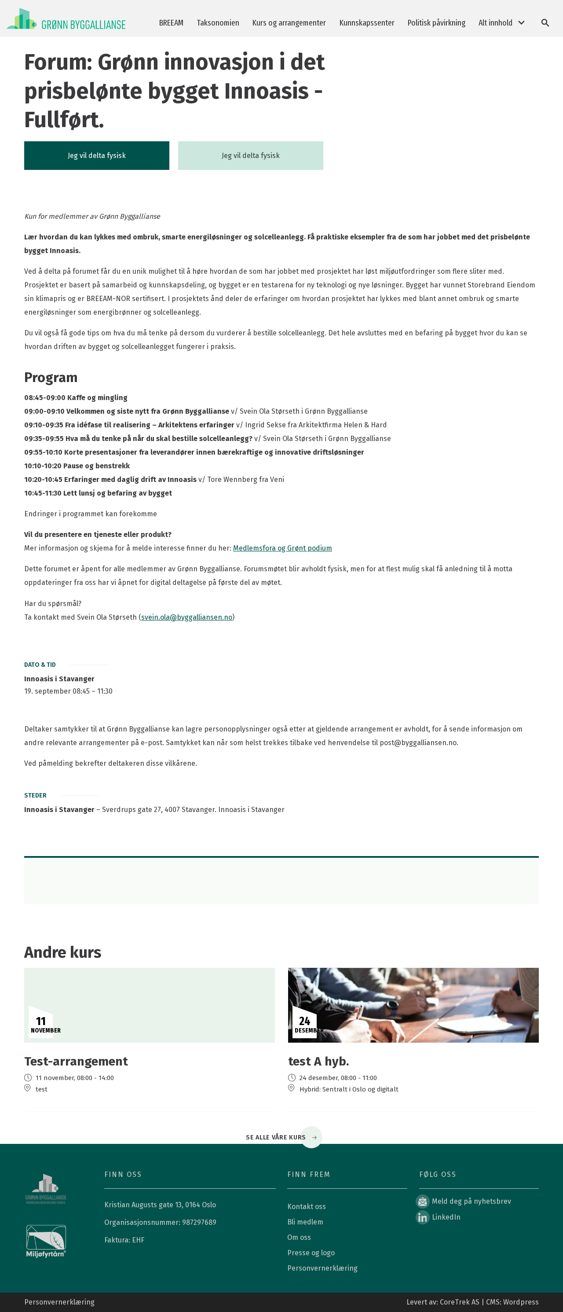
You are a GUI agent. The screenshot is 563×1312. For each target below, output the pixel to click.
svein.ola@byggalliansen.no (186, 617)
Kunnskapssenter (367, 23)
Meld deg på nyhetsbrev (471, 1201)
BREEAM (171, 23)
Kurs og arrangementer (289, 23)
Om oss (299, 1237)
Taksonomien (218, 23)
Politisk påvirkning (436, 23)
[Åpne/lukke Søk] (545, 23)
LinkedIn (446, 1217)
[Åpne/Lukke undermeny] (521, 23)
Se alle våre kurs (276, 1137)
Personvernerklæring (322, 1268)
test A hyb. (318, 1061)
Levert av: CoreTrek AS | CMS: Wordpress (472, 1302)
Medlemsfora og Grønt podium (282, 548)
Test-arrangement (76, 1061)
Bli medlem (305, 1222)
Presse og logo (311, 1253)
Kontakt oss (306, 1206)
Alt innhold (495, 23)
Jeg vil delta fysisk (97, 155)
